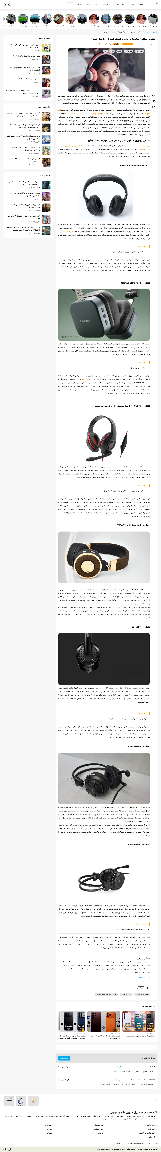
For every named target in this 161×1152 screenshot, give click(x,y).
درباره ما (49, 1129)
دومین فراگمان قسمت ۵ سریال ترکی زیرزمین (141, 26)
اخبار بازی (151, 1129)
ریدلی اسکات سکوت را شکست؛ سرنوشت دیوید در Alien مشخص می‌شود (23, 183)
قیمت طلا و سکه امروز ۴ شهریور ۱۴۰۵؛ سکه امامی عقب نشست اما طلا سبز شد (25, 126)
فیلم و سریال (120, 5)
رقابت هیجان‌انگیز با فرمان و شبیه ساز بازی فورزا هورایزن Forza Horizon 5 (118, 26)
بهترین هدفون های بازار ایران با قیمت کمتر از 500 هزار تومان (119, 32)
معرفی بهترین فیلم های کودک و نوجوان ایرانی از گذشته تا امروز (23, 69)
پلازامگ (81, 146)
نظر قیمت (84, 379)
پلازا (154, 32)
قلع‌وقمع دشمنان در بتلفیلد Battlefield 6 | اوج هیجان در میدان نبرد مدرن (70, 26)
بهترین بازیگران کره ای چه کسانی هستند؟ (26, 79)
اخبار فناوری (151, 1125)
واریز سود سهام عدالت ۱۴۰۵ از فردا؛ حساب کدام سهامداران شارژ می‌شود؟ (23, 137)
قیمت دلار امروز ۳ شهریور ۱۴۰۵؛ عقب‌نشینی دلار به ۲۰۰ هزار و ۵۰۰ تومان (23, 149)
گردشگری (152, 1137)
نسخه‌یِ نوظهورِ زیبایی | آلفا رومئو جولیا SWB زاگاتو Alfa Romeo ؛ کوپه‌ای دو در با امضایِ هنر (35, 26)
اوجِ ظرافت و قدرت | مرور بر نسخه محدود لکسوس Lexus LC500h (82, 26)
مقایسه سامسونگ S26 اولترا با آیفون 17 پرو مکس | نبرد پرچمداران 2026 (104, 1037)
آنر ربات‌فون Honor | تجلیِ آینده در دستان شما (153, 26)
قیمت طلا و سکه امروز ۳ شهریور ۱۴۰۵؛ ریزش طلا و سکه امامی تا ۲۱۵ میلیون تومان (23, 114)
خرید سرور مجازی (120, 1143)
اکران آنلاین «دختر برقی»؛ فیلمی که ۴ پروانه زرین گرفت (23, 217)
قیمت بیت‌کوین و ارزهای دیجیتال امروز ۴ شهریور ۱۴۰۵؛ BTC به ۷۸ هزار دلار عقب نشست (23, 229)
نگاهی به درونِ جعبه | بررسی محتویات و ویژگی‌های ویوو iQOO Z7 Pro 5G (106, 26)
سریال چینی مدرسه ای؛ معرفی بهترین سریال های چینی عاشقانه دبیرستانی (23, 91)
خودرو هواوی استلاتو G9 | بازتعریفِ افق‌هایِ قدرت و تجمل (130, 26)
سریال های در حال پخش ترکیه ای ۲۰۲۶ (26, 56)
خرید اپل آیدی (131, 1143)
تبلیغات (70, 4)
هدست (136, 146)
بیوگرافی (96, 4)
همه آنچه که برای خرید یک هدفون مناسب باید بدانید (88, 113)
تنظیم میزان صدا (69, 231)
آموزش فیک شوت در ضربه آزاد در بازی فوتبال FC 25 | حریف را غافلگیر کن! (23, 26)
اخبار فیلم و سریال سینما (146, 1133)
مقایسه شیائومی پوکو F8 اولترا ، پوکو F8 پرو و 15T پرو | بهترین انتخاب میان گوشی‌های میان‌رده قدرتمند (69, 1037)
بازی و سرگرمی (106, 4)
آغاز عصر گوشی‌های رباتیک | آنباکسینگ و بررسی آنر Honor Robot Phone (11, 26)
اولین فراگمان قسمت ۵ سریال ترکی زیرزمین (94, 26)
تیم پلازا (153, 44)
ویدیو (88, 4)
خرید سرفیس (140, 1143)
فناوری (132, 5)
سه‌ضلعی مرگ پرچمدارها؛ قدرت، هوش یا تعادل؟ (140, 1036)
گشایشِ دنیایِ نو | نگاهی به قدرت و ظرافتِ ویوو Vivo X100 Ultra (59, 26)
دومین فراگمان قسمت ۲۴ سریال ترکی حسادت (47, 26)
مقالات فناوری (141, 32)
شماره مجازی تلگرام (151, 1143)
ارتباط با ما (48, 1125)
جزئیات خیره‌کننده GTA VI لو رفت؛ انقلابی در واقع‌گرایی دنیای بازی (25, 194)
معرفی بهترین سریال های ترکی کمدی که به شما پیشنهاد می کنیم (24, 46)
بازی (114, 110)
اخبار (141, 5)
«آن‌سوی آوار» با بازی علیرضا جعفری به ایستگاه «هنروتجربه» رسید (24, 206)
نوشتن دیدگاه (64, 1058)
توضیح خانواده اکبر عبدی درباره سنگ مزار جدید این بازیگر (23, 160)
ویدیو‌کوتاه (79, 4)
